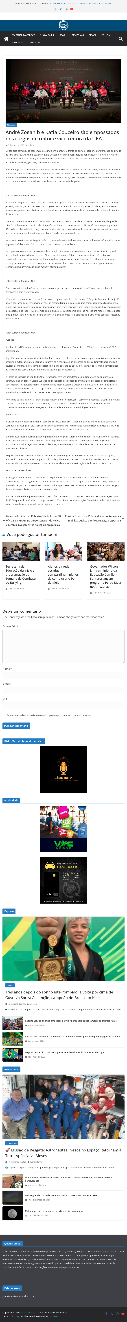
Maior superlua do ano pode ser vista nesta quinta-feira (54, 1211)
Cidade (92, 35)
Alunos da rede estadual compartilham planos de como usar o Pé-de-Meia (63, 574)
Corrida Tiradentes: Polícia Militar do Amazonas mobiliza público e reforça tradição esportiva (93, 518)
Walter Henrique (37, 1162)
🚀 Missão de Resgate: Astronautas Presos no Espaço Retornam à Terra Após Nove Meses (63, 1152)
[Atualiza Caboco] (63, 22)
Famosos (17, 42)
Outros (32, 42)
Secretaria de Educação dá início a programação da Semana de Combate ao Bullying (21, 574)
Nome (7, 669)
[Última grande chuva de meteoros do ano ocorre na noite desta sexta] (12, 1198)
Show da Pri (47, 35)
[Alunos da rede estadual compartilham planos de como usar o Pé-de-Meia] (63, 544)
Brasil (63, 35)
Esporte (10, 985)
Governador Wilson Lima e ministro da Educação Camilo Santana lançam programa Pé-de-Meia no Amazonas (105, 576)
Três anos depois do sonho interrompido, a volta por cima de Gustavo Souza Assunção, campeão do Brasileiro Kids (59, 994)
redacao (31, 145)
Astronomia (12, 1143)
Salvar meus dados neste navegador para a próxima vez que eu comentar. (49, 715)
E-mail (7, 683)
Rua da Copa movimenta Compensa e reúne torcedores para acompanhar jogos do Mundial (72, 1036)
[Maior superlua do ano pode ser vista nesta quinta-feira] (12, 1213)
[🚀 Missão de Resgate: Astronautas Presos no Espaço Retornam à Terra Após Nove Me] (63, 1107)
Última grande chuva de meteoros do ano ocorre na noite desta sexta (61, 1195)
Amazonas (78, 35)
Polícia (105, 35)
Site (4, 698)
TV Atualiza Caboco (23, 35)
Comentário (10, 626)
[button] (38, 42)
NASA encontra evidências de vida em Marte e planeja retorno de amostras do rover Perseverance (69, 1179)
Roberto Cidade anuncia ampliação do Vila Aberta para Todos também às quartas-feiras (71, 1020)
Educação (11, 125)
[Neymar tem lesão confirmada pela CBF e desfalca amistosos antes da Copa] (12, 1055)
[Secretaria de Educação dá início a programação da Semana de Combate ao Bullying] (21, 544)
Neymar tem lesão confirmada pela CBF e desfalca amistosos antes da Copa (64, 1052)
